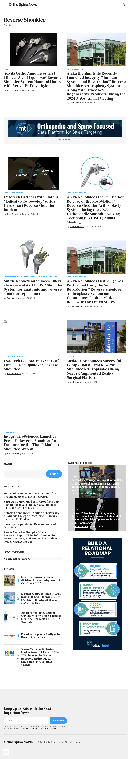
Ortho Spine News (23, 4)
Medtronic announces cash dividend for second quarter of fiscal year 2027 (30, 495)
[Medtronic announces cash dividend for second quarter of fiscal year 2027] (9, 580)
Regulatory (22, 277)
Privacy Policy (32, 728)
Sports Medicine (75, 69)
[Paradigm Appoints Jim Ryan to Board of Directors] (9, 635)
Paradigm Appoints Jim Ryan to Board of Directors (30, 526)
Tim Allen (78, 493)
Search (8, 464)
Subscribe (59, 720)
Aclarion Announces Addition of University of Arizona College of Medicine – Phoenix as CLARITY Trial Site (31, 516)
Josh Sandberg (81, 526)
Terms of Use (49, 728)
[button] (6, 4)
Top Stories (17, 193)
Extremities (10, 277)
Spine (74, 477)
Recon (8, 69)
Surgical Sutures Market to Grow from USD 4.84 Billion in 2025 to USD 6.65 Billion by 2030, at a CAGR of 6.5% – (31, 504)
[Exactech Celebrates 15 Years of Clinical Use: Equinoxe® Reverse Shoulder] (33, 336)
